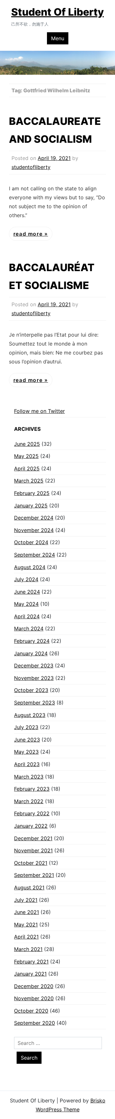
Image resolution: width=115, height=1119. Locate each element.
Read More (28, 234)
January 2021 (30, 974)
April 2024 (27, 616)
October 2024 (31, 542)
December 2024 (33, 517)
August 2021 (29, 887)
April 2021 (26, 936)
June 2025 (27, 444)
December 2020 (33, 986)
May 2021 (26, 924)
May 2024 (26, 604)
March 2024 (28, 628)
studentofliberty (31, 167)
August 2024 (29, 567)
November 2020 (34, 998)
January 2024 (31, 653)
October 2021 (30, 863)
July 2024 (26, 579)
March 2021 (28, 949)
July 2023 (26, 727)
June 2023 (27, 739)
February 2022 (32, 813)
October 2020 (31, 1011)
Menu (57, 38)
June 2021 (26, 912)
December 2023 (33, 665)
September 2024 (34, 555)
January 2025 (31, 505)
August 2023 (29, 715)
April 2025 (27, 468)
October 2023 (31, 690)
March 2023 (28, 776)
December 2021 (33, 838)
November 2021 (33, 850)
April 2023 (27, 764)
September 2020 (34, 1023)
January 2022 (31, 826)
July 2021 (25, 900)
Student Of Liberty (57, 12)
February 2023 (32, 789)
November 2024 (34, 530)
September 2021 (34, 875)
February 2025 (32, 493)
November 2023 (34, 678)
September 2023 (34, 702)
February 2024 (32, 641)
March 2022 (28, 801)
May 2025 (26, 456)
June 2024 (27, 592)
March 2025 (28, 480)
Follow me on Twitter (39, 411)
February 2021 (31, 961)
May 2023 (26, 752)
